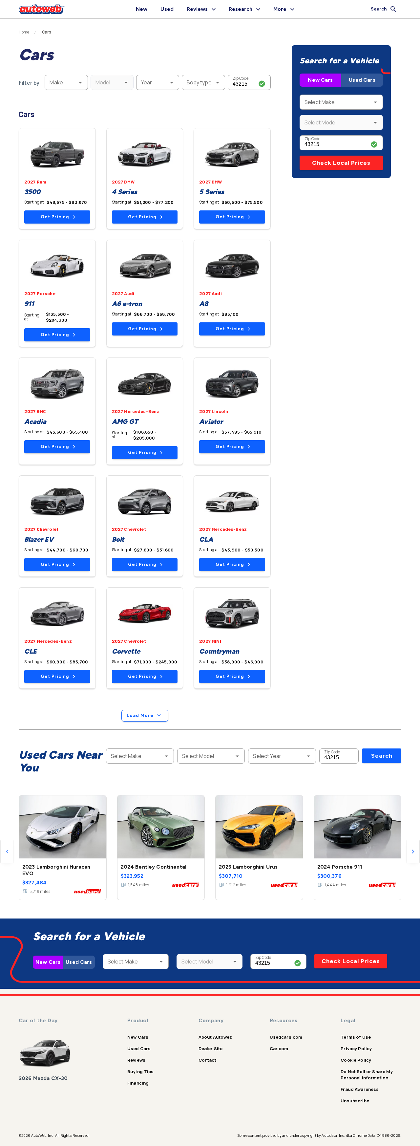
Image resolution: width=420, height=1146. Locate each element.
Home (24, 32)
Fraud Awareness (360, 1089)
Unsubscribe (355, 1101)
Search (381, 755)
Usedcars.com (286, 1037)
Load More (140, 715)
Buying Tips (140, 1071)
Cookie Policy (356, 1060)
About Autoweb (215, 1037)
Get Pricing (55, 216)
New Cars (320, 80)
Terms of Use (356, 1037)
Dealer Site (211, 1048)
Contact (207, 1060)
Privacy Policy (356, 1048)
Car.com (279, 1048)
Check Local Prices (341, 162)
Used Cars (362, 80)
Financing (138, 1083)
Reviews (136, 1060)
